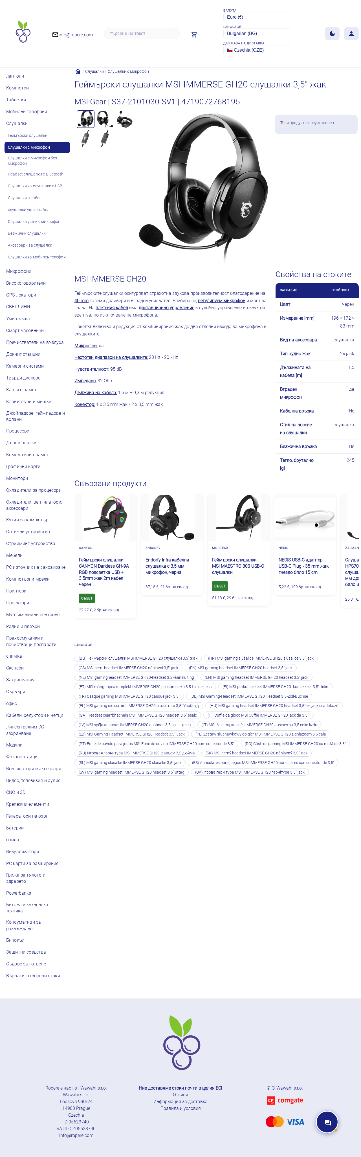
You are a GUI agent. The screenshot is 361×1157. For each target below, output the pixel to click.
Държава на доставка (244, 43)
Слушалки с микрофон (128, 71)
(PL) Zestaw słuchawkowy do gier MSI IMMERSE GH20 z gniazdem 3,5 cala (260, 734)
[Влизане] (351, 33)
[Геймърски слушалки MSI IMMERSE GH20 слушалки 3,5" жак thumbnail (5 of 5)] (105, 139)
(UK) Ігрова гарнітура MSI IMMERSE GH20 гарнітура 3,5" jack (250, 772)
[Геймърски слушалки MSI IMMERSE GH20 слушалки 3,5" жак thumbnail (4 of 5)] (85, 139)
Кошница (328, 149)
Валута (230, 10)
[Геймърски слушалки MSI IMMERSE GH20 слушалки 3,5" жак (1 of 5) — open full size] (203, 188)
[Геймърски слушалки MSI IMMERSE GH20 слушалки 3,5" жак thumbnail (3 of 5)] (124, 119)
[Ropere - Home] (22, 33)
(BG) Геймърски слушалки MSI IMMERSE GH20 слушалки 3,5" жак (138, 658)
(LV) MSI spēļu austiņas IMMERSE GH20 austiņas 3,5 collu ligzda (135, 725)
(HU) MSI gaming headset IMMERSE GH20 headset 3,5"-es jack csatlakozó (274, 705)
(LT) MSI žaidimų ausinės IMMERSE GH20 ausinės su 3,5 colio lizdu (259, 725)
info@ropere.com (76, 1135)
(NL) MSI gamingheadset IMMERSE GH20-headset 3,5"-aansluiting (136, 677)
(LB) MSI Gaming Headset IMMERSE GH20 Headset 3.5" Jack (132, 734)
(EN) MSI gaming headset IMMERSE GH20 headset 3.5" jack (256, 677)
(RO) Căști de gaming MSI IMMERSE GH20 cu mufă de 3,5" (295, 743)
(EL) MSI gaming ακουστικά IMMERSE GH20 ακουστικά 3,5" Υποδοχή (139, 705)
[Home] (77, 71)
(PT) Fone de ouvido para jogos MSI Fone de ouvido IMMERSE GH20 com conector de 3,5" (156, 743)
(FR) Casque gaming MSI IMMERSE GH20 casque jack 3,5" (129, 696)
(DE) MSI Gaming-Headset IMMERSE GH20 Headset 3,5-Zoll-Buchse (249, 696)
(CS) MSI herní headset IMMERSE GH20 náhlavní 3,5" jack (128, 668)
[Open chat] (327, 1122)
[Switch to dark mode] (332, 33)
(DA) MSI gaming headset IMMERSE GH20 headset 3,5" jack (240, 668)
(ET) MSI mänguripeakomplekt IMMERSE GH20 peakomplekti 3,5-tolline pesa (145, 686)
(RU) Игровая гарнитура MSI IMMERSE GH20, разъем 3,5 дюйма (137, 753)
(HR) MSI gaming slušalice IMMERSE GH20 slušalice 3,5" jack (261, 658)
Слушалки (94, 71)
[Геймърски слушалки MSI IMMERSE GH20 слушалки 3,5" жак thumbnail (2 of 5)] (105, 119)
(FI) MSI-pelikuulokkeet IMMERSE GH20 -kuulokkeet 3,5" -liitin (275, 686)
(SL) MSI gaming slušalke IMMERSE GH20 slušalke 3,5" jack (130, 762)
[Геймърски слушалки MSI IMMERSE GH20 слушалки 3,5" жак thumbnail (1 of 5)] (85, 119)
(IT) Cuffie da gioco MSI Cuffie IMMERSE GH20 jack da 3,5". (258, 715)
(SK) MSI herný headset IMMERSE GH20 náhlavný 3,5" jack (256, 753)
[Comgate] (285, 1108)
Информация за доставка (180, 1101)
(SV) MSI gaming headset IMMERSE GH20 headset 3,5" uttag (131, 772)
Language (232, 26)
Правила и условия (180, 1108)
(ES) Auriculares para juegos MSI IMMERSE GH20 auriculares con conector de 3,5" (263, 762)
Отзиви (180, 1094)
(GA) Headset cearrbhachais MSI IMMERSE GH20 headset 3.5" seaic (138, 715)
